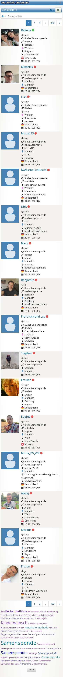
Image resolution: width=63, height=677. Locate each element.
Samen (25, 634)
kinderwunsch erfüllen (37, 623)
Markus (26, 530)
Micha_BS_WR (30, 453)
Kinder (31, 618)
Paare (55, 628)
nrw (50, 628)
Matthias (27, 67)
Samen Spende (35, 634)
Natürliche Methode (36, 627)
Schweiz (4, 657)
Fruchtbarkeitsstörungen (43, 615)
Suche (29, 660)
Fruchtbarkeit (8, 615)
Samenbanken (27, 637)
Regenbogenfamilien (11, 634)
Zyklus (35, 664)
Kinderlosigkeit (41, 618)
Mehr (31, 669)
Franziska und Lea (33, 316)
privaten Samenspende (32, 631)
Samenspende (18, 642)
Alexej (25, 493)
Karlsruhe (18, 618)
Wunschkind (25, 663)
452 (52, 23)
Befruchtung (45, 611)
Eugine (25, 417)
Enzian (25, 566)
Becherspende (33, 611)
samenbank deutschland (11, 637)
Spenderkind (13, 657)
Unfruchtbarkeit (8, 664)
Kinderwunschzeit (8, 628)
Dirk (24, 207)
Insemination (7, 618)
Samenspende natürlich (35, 648)
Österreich (42, 664)
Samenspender (14, 652)
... (45, 23)
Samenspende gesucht (46, 644)
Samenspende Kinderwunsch (13, 648)
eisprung (54, 611)
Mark (24, 243)
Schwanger (33, 653)
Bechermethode (16, 611)
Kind (26, 618)
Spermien (5, 660)
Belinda (26, 30)
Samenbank (49, 634)
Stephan (26, 353)
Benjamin (27, 280)
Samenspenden (53, 648)
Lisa (23, 97)
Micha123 (27, 133)
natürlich (20, 628)
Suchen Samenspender (41, 660)
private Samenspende (12, 631)
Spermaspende (34, 657)
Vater (17, 664)
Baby (3, 611)
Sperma (23, 657)
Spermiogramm (18, 660)
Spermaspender (51, 657)
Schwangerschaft (47, 653)
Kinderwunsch (14, 622)
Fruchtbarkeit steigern (24, 615)
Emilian (26, 380)
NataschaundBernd (34, 170)
